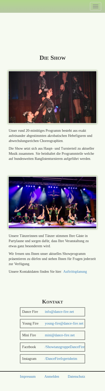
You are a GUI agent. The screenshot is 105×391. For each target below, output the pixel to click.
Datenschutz (76, 376)
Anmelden (51, 376)
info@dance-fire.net (59, 312)
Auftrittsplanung (75, 272)
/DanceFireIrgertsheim (61, 359)
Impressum (28, 376)
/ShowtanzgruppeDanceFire (65, 347)
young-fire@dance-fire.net (64, 323)
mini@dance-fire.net (60, 335)
